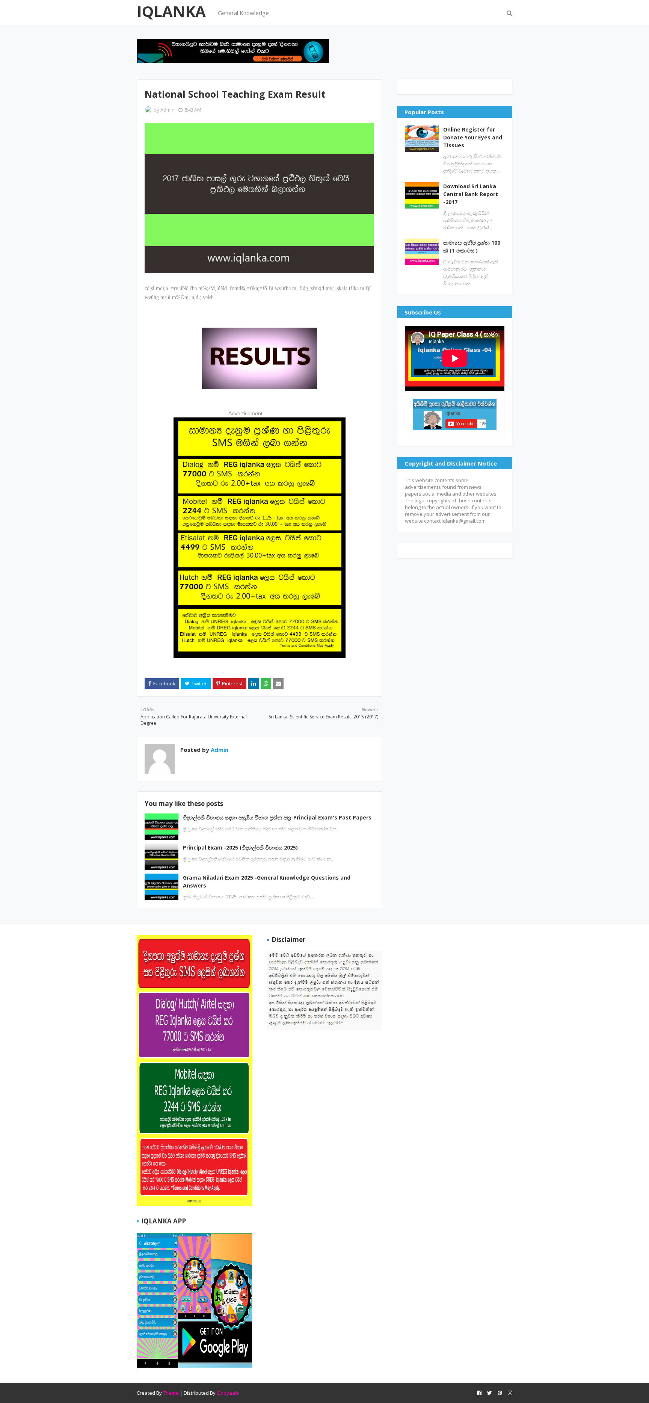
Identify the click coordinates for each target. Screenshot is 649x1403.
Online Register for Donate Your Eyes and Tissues (472, 137)
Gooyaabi (228, 1392)
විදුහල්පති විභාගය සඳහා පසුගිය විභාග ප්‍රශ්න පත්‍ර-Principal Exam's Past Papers (277, 817)
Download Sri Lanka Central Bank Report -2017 (470, 194)
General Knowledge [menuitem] (243, 13)
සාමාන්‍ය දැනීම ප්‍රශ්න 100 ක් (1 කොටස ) (471, 246)
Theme (171, 1392)
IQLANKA (171, 11)
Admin (167, 109)
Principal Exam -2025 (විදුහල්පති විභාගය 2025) (240, 847)
